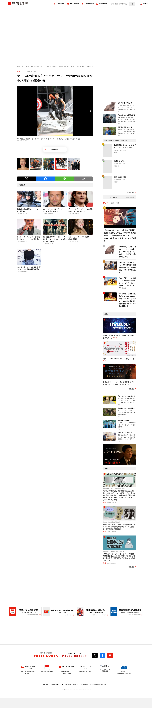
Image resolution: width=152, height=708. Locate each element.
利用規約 (68, 684)
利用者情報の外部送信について (99, 684)
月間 (117, 203)
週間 (112, 203)
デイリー (106, 203)
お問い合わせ (84, 684)
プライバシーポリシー (56, 684)
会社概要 (45, 684)
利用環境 (75, 684)
